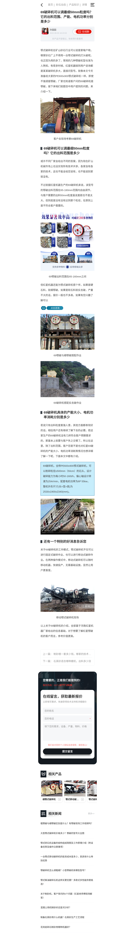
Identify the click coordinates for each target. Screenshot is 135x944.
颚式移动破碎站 (73, 799)
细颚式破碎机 (49, 799)
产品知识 (74, 4)
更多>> (91, 813)
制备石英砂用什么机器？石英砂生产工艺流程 (62, 917)
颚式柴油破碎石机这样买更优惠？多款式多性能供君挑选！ (67, 882)
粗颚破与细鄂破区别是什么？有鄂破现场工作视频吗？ (67, 823)
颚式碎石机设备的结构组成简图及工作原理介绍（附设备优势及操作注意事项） (67, 845)
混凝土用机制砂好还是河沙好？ (56, 907)
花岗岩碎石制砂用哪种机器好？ (56, 927)
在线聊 (85, 31)
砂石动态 (61, 4)
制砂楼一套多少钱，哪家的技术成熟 (74, 654)
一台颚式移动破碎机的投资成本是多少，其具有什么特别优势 (67, 858)
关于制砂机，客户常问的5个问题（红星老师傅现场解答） (66, 896)
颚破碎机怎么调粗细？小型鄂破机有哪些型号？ (63, 870)
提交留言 (67, 751)
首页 (50, 4)
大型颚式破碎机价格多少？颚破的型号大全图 (62, 833)
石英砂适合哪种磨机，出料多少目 (72, 661)
